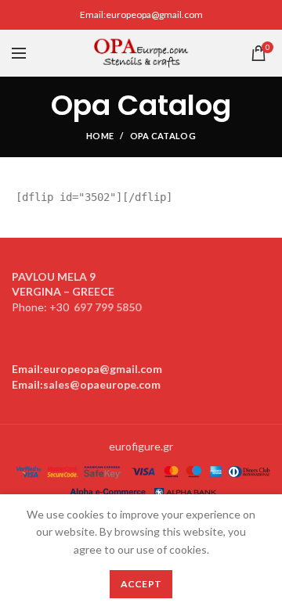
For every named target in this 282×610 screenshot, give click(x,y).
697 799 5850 (107, 307)
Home (100, 136)
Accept (141, 584)
